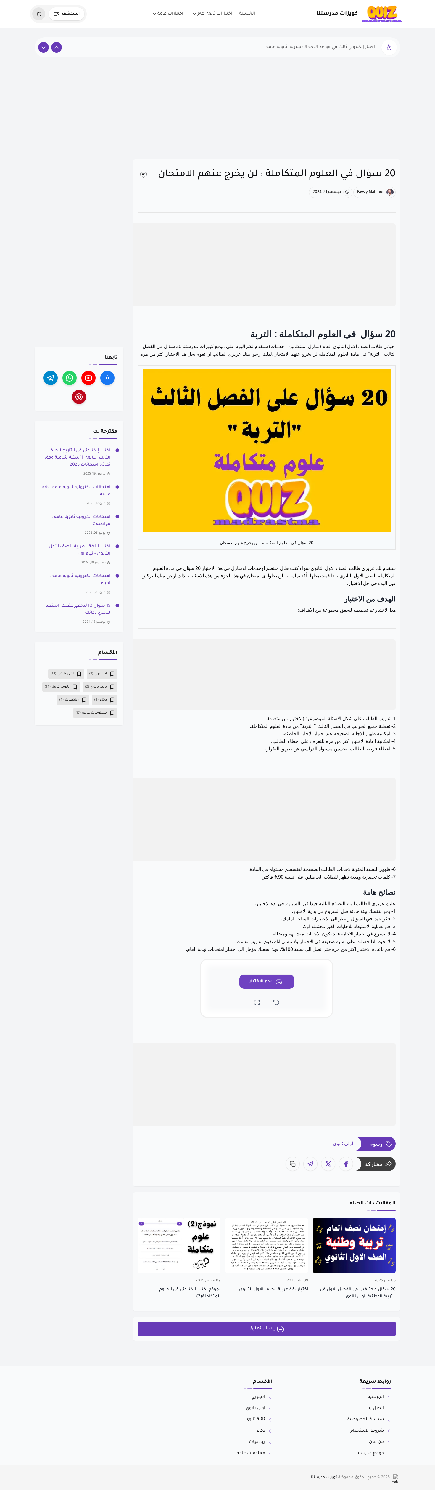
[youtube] (88, 378)
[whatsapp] (69, 378)
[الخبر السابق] (56, 47)
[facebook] (107, 378)
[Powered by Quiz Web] (395, 1478)
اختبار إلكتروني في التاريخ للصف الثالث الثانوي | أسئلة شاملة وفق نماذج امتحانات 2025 (77, 457)
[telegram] (51, 378)
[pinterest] (79, 397)
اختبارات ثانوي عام (214, 14)
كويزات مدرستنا (337, 14)
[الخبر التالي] (43, 47)
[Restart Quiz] (276, 1002)
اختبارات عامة (170, 14)
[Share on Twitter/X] (328, 1164)
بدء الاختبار (262, 981)
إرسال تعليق (262, 1328)
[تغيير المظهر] (38, 13)
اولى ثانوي (343, 1143)
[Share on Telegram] (310, 1164)
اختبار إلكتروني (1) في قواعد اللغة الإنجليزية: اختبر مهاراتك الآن (315, 47)
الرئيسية (247, 14)
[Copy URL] (293, 1164)
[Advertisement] (222, 108)
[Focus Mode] (257, 1002)
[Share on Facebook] (346, 1164)
